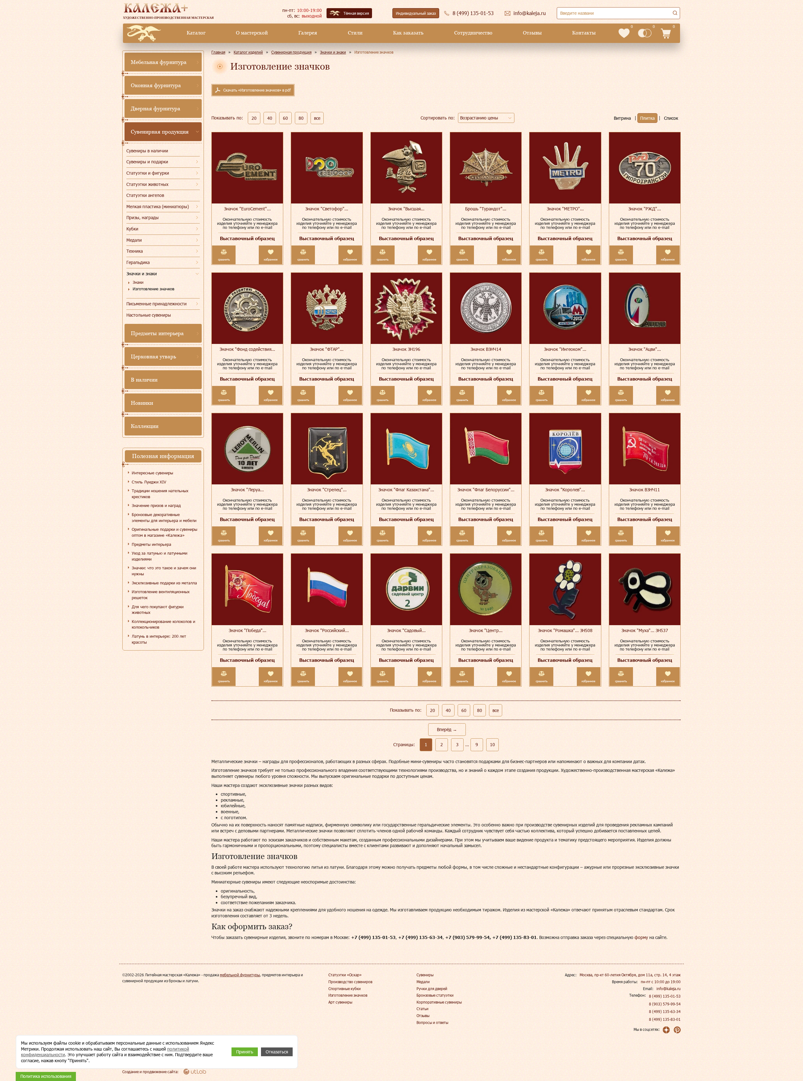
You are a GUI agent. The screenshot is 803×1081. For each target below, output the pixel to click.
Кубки (132, 228)
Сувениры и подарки (147, 161)
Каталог (196, 33)
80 (301, 118)
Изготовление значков (153, 288)
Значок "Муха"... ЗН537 (644, 630)
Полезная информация (163, 456)
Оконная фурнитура (156, 85)
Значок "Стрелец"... (327, 489)
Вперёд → (447, 729)
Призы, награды (142, 217)
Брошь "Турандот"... (485, 208)
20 (254, 118)
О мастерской (252, 33)
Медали (134, 240)
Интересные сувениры (152, 472)
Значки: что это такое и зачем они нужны (164, 570)
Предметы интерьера (157, 333)
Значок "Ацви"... (644, 349)
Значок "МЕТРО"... (565, 208)
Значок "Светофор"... (326, 208)
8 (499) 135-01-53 (665, 996)
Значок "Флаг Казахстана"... (406, 489)
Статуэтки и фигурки (147, 173)
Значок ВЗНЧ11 (644, 489)
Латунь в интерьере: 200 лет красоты (159, 639)
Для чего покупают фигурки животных (157, 609)
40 (269, 118)
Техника (134, 251)
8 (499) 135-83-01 (665, 1019)
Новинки (142, 403)
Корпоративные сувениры (439, 1002)
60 (285, 118)
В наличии (144, 380)
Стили (355, 33)
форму (641, 937)
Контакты (584, 33)
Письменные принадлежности (156, 303)
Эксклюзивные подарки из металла (164, 582)
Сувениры (425, 975)
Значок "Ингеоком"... (565, 349)
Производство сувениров (350, 981)
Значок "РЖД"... (644, 208)
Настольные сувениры (148, 315)
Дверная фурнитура (155, 108)
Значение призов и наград (156, 505)
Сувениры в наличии (147, 150)
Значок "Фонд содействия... (247, 349)
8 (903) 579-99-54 (665, 1004)
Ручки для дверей (432, 988)
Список (671, 118)
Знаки (138, 282)
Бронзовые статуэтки (435, 995)
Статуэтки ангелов (145, 195)
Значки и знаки (141, 273)
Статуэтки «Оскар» (345, 975)
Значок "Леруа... (247, 489)
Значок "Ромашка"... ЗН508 (565, 630)
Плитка (647, 118)
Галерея (307, 33)
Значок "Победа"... (247, 630)
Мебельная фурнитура (159, 62)
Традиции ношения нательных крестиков (160, 493)
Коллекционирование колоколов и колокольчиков (163, 624)
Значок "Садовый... (406, 630)
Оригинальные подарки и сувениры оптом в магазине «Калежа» (164, 532)
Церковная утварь (153, 356)
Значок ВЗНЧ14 (486, 349)
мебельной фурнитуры (240, 975)
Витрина (622, 118)
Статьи (422, 1008)
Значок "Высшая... (406, 208)
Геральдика (138, 262)
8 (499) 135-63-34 (665, 1011)
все (317, 118)
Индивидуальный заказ (416, 13)
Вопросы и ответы (432, 1022)
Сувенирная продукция (160, 132)
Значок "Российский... (327, 630)
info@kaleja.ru (669, 988)
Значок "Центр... (486, 630)
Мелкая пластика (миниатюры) (157, 206)
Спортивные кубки (344, 988)
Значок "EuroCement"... (247, 208)
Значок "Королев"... (565, 489)
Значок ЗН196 (406, 349)
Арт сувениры (340, 1002)
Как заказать (408, 33)
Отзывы (532, 33)
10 (492, 744)
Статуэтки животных (147, 184)
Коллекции (144, 426)
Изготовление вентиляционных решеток (160, 594)
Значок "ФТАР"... (326, 349)
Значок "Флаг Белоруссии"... (485, 489)
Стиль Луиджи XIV (149, 481)
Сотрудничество (473, 33)
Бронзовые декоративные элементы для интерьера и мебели (164, 517)
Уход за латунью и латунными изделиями (159, 556)
